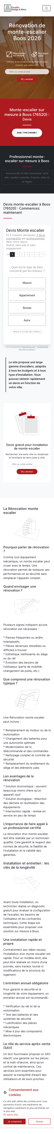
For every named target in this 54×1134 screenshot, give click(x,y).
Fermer (39, 1121)
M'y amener (27, 79)
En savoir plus (10, 1114)
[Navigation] (46, 8)
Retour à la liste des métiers (27, 331)
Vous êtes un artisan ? (27, 349)
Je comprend (14, 1121)
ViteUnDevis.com (28, 347)
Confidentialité (42, 347)
